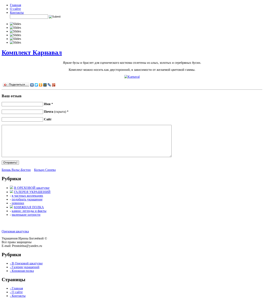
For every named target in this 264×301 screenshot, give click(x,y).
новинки (18, 203)
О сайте (15, 9)
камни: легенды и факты (29, 211)
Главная (15, 5)
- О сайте (16, 292)
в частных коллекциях (27, 195)
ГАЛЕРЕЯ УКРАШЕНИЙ (32, 192)
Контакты (17, 12)
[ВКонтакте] (32, 85)
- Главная (16, 288)
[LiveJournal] (49, 85)
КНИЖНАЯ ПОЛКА (29, 207)
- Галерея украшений (24, 267)
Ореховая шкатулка (15, 231)
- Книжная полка (22, 271)
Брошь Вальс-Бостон (16, 170)
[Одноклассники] (41, 85)
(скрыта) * (56, 111)
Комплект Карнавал (32, 52)
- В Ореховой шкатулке (26, 263)
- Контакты (18, 295)
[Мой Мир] (45, 85)
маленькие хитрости (26, 214)
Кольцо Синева (45, 170)
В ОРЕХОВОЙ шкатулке (32, 188)
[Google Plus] (54, 85)
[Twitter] (36, 85)
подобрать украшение (27, 199)
